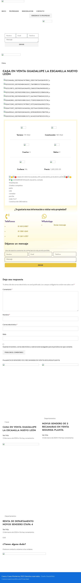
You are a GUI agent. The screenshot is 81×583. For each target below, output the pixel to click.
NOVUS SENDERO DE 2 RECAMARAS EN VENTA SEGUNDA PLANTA (55, 427)
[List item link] (22, 227)
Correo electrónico (10, 324)
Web (4, 334)
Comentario (7, 289)
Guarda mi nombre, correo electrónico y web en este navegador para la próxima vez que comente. (37, 347)
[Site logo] (13, 5)
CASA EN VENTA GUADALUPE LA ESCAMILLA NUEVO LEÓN (19, 428)
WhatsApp (47, 221)
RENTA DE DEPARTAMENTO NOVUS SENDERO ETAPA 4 (18, 522)
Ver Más (6, 435)
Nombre (6, 315)
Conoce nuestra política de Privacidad (15, 579)
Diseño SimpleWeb (48, 576)
